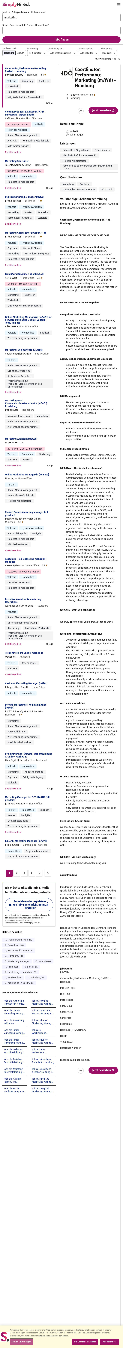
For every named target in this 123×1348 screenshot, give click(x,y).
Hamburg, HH (15, 955)
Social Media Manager (20, 950)
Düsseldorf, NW (16, 945)
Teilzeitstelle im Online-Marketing (24, 652)
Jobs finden (62, 39)
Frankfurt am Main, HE (20, 939)
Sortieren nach (9, 48)
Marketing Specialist (16, 161)
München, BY (37, 977)
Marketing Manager (19, 961)
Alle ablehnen (109, 1342)
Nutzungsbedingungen (18, 918)
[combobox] (61, 17)
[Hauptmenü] (119, 4)
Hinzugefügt (106, 48)
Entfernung (32, 48)
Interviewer (45, 961)
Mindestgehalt (86, 48)
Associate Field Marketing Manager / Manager (26, 560)
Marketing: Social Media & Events (24, 349)
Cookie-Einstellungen (21, 1342)
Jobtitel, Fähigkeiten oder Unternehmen (24, 12)
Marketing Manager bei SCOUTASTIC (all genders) (27, 798)
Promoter (13, 966)
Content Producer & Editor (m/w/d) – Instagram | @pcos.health (25, 113)
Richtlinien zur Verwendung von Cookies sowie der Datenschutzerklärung (24, 920)
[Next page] (48, 873)
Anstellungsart (56, 48)
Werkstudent (15, 977)
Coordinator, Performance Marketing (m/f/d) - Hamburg (25, 70)
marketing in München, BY (22, 972)
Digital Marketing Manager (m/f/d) (24, 196)
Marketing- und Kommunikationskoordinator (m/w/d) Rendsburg (26, 403)
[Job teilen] (81, 111)
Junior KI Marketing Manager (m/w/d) (26, 841)
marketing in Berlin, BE (20, 982)
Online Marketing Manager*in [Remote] (27, 474)
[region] (61, 1336)
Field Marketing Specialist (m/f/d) (24, 274)
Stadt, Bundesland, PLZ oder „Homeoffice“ (25, 25)
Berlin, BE (32, 966)
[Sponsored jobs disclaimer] (119, 59)
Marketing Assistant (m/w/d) (21, 438)
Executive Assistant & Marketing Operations (23, 600)
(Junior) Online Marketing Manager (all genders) (26, 513)
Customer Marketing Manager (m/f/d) (26, 683)
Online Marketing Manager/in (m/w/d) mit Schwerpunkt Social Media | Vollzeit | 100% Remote (28, 320)
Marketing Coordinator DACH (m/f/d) (25, 232)
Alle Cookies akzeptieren (85, 1342)
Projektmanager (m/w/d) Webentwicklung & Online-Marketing (28, 755)
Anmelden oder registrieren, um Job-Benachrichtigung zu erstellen (30, 904)
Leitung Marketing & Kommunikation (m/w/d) (25, 706)
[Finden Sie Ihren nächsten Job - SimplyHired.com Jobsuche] (16, 4)
